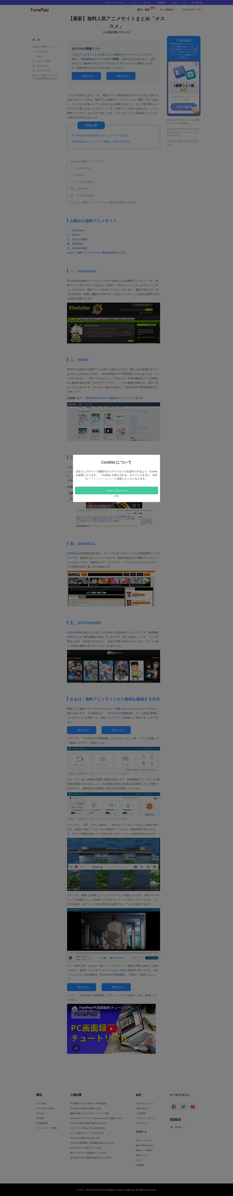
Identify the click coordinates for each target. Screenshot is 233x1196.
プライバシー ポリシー (102, 478)
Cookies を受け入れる (117, 490)
